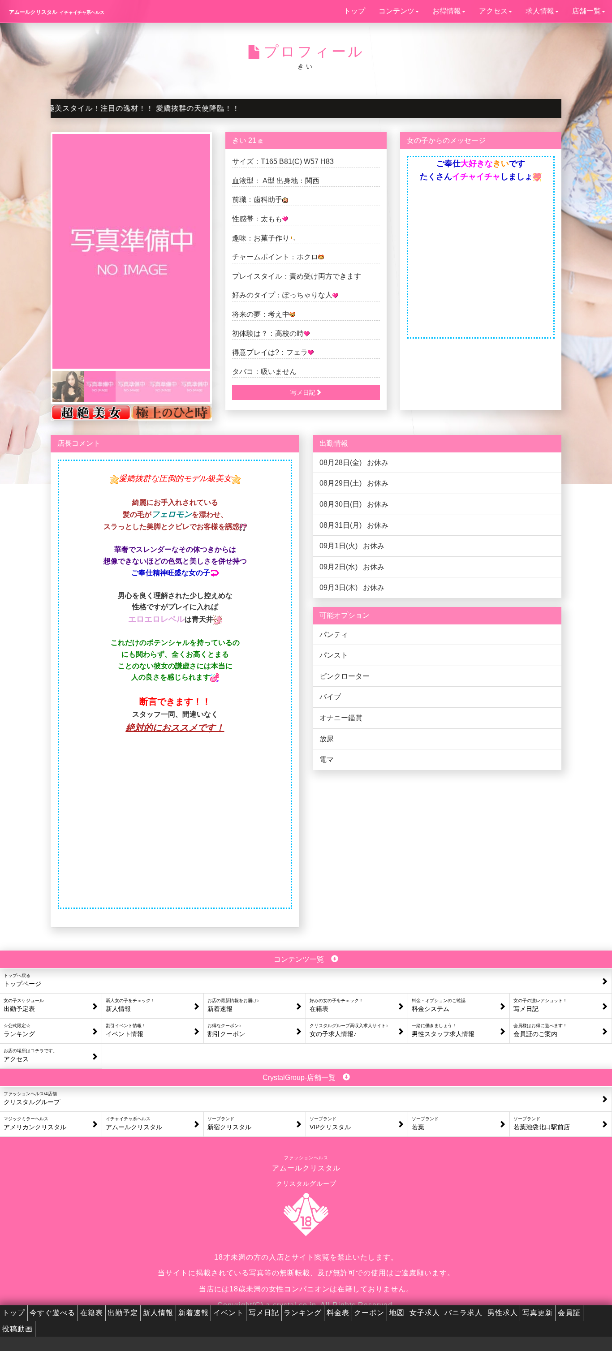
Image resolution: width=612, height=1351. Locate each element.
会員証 (569, 1313)
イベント (228, 1313)
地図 (397, 1313)
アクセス (493, 11)
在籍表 (91, 1313)
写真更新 (537, 1313)
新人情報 (158, 1313)
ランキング (303, 1313)
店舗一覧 (586, 11)
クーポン (369, 1313)
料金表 (338, 1313)
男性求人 (502, 1313)
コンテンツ (396, 11)
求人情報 (540, 11)
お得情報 (446, 11)
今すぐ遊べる (52, 1313)
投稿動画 (17, 1329)
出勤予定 (123, 1313)
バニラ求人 (463, 1313)
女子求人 (424, 1313)
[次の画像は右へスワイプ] (131, 251)
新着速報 (193, 1313)
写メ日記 (264, 1313)
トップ (354, 11)
